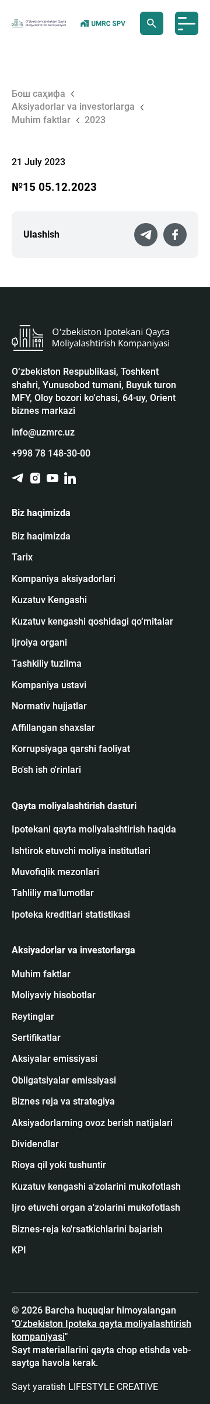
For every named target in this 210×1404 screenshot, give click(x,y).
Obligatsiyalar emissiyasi (64, 1080)
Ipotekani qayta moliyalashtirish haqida (94, 829)
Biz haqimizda (41, 536)
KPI (19, 1250)
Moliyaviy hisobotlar (54, 995)
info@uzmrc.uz (43, 432)
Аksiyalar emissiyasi (54, 1058)
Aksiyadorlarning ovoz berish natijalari (92, 1122)
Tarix (22, 557)
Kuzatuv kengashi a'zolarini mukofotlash (96, 1186)
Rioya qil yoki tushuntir (59, 1164)
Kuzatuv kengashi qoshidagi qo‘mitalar (92, 621)
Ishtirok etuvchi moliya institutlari (81, 850)
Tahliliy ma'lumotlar (53, 892)
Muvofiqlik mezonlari (55, 871)
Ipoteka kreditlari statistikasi (71, 914)
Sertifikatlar (36, 1037)
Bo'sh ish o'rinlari (46, 769)
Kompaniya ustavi (49, 685)
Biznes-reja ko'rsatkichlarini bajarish (87, 1229)
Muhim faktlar (41, 974)
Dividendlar (35, 1143)
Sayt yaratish (85, 1386)
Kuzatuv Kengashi (49, 599)
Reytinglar (33, 1016)
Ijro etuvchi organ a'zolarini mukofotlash (96, 1207)
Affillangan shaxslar (53, 727)
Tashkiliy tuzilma (47, 663)
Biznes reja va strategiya (63, 1101)
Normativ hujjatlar (49, 706)
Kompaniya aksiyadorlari (64, 578)
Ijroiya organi (39, 642)
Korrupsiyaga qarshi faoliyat (71, 748)
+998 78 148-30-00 (51, 453)
